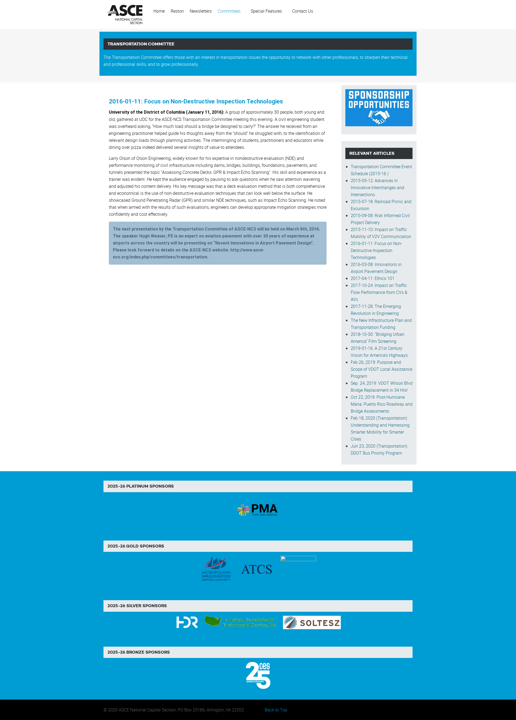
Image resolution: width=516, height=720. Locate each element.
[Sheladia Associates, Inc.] (298, 569)
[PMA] (258, 509)
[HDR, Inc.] (187, 622)
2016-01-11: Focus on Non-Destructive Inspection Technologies (196, 101)
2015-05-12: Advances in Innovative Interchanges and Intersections (377, 187)
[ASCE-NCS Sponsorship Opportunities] (379, 107)
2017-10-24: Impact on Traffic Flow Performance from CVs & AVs (379, 292)
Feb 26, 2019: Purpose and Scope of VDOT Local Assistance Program (381, 369)
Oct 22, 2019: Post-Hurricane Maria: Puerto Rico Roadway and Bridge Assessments (382, 404)
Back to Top (276, 710)
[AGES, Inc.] (241, 622)
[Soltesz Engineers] (312, 622)
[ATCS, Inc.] (256, 569)
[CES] (258, 675)
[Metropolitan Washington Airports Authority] (216, 569)
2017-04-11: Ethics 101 (373, 278)
